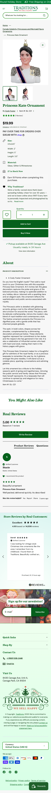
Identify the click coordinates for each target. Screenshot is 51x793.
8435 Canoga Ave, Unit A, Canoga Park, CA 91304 (15, 679)
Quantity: (20, 209)
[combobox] (25, 15)
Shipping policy (16, 784)
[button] (4, 9)
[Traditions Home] (25, 8)
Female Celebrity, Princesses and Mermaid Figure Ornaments (23, 30)
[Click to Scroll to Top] (46, 777)
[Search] (44, 15)
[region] (25, 556)
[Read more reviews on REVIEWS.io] (37, 585)
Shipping (6, 127)
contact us (43, 723)
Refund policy (11, 780)
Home (5, 25)
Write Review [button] (25, 434)
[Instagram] (16, 772)
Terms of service (38, 780)
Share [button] (35, 498)
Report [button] (29, 498)
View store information (27, 251)
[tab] (24, 446)
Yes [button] (24, 498)
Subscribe (39, 612)
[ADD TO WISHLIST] (7, 215)
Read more (18, 201)
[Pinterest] (10, 772)
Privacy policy (24, 780)
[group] (25, 422)
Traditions (20, 714)
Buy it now (25, 233)
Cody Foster (10, 111)
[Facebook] (4, 772)
